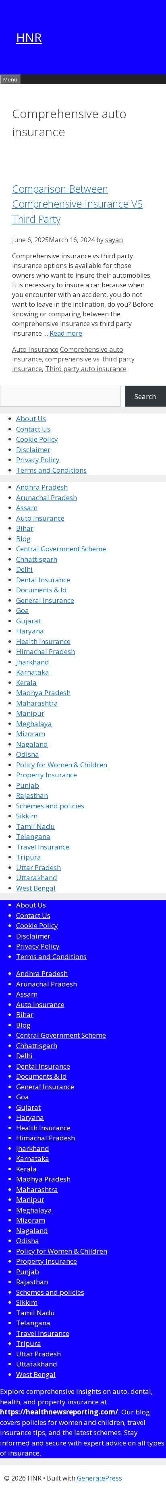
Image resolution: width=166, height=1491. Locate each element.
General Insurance (45, 600)
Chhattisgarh (36, 559)
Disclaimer (33, 449)
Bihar (24, 528)
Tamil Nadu (35, 826)
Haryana (30, 630)
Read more (66, 333)
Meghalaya (34, 723)
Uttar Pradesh (38, 867)
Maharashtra (37, 703)
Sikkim (26, 815)
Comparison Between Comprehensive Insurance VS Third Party (77, 204)
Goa (22, 610)
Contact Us (33, 429)
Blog (23, 538)
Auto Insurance (35, 349)
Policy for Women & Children (61, 764)
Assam (26, 507)
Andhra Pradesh (42, 487)
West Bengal (36, 888)
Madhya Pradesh (43, 692)
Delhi (24, 569)
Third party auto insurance (86, 368)
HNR (29, 37)
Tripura (28, 857)
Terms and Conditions (51, 470)
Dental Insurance (43, 579)
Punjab (27, 785)
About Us (31, 418)
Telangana (33, 836)
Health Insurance (43, 641)
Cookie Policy (37, 439)
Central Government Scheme (61, 548)
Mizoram (30, 733)
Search (145, 396)
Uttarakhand (36, 877)
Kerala (26, 682)
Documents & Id (41, 589)
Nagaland (32, 744)
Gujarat (28, 620)
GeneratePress (99, 1478)
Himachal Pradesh (45, 651)
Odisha (27, 754)
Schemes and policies (50, 805)
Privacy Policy (38, 459)
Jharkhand (32, 662)
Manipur (30, 713)
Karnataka (32, 672)
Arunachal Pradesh (46, 497)
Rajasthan (32, 795)
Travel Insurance (42, 846)
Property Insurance (46, 774)
